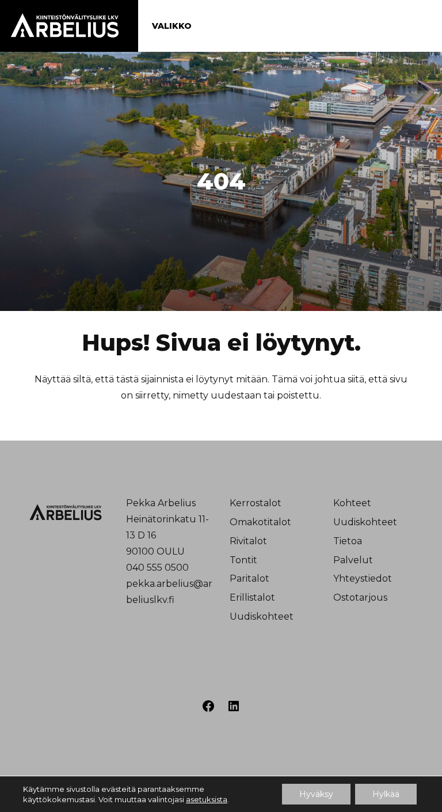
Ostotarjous (360, 597)
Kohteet (352, 503)
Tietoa (347, 541)
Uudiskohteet (262, 616)
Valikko (172, 26)
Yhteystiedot (362, 578)
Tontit (243, 560)
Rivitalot (248, 541)
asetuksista (206, 799)
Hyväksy (316, 794)
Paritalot (249, 578)
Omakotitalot (260, 522)
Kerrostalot (255, 503)
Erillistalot (252, 597)
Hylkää (385, 794)
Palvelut (353, 560)
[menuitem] (273, 503)
